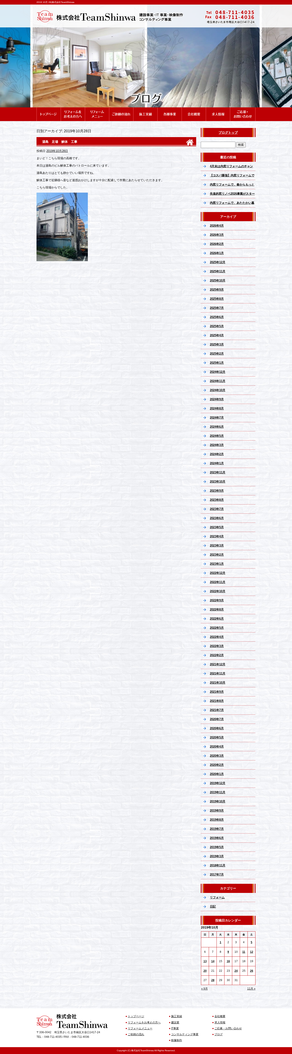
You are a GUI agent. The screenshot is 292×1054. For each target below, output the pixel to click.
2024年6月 (217, 426)
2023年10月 (217, 481)
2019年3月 (217, 856)
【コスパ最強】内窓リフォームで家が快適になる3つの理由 (232, 177)
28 (212, 980)
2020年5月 (217, 737)
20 (205, 970)
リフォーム (217, 897)
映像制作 (176, 1040)
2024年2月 (217, 454)
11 (243, 951)
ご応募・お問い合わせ (243, 109)
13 (205, 961)
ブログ (218, 1034)
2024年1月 (217, 463)
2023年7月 (217, 509)
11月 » (251, 988)
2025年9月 (217, 289)
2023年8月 (217, 500)
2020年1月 (217, 774)
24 (236, 970)
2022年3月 (217, 646)
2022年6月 (217, 618)
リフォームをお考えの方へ (73, 109)
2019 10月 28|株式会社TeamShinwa (55, 2)
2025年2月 (217, 353)
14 (212, 961)
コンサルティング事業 (184, 1034)
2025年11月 (217, 271)
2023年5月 (217, 527)
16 (228, 961)
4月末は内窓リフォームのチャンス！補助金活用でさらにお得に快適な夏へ (232, 168)
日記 (213, 906)
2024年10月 (217, 390)
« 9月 (204, 988)
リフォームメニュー (97, 109)
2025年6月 (217, 317)
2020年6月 (217, 728)
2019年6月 (217, 838)
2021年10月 (217, 682)
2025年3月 (217, 344)
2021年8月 (217, 701)
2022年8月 (217, 609)
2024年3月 (217, 445)
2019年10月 (217, 801)
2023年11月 (217, 472)
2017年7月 (217, 874)
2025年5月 (217, 326)
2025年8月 (217, 298)
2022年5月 (217, 627)
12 (251, 951)
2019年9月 (217, 810)
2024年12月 (217, 372)
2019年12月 (217, 783)
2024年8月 (217, 408)
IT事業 (175, 1028)
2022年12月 (217, 573)
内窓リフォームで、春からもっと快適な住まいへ (232, 186)
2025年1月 (217, 362)
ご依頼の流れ (121, 109)
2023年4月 (217, 536)
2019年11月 (217, 792)
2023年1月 (217, 563)
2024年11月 (217, 381)
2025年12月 (217, 262)
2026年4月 (217, 225)
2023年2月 (217, 554)
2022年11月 (217, 582)
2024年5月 (217, 436)
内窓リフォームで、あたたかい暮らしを (232, 204)
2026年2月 (217, 244)
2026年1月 (217, 253)
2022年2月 (217, 655)
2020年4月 (217, 746)
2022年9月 (217, 600)
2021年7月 (217, 710)
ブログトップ (228, 132)
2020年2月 (217, 765)
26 (251, 970)
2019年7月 (217, 829)
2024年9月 (217, 399)
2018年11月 (217, 865)
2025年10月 (217, 280)
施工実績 (145, 109)
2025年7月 (217, 308)
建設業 (175, 1022)
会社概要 (194, 109)
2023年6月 (217, 518)
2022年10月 (217, 591)
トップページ (48, 109)
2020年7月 (217, 719)
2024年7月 (217, 417)
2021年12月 (217, 664)
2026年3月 (217, 234)
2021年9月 (217, 691)
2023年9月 (217, 490)
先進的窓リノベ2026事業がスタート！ (232, 195)
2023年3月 (217, 545)
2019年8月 (217, 819)
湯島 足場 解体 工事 (59, 141)
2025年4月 (217, 335)
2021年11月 (217, 673)
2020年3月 (217, 755)
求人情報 (218, 109)
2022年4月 (217, 637)
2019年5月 (217, 847)
